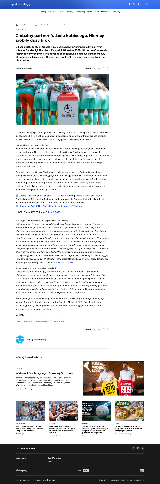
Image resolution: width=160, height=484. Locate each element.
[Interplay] (21, 470)
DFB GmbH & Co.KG (63, 262)
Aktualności (24, 25)
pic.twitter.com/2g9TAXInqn (68, 206)
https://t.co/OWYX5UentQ (32, 206)
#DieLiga (49, 206)
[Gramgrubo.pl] (142, 470)
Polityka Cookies (40, 480)
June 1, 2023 (54, 212)
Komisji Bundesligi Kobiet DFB (62, 271)
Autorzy (50, 461)
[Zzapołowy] (83, 470)
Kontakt (52, 480)
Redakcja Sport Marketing (24, 68)
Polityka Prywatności (23, 480)
